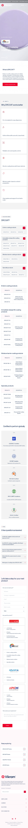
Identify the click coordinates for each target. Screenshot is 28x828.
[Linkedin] (12, 819)
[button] (22, 5)
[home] (6, 5)
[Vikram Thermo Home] (8, 776)
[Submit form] (25, 792)
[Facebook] (15, 819)
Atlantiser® (15, 825)
